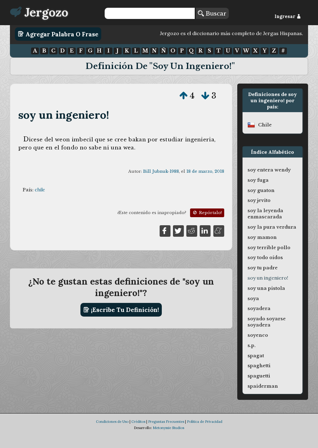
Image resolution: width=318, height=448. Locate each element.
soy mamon (262, 237)
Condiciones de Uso (112, 421)
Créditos (138, 421)
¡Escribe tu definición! (124, 309)
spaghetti (259, 365)
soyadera (259, 308)
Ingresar (286, 16)
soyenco (258, 335)
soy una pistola (266, 288)
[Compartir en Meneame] (218, 230)
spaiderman (263, 386)
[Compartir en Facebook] (165, 230)
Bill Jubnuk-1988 (161, 171)
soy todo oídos (265, 257)
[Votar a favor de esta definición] (183, 96)
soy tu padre (263, 268)
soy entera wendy (269, 170)
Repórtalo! (210, 212)
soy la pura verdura (272, 227)
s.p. (252, 345)
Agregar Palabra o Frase (61, 34)
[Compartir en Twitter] (178, 230)
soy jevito (259, 200)
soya (253, 298)
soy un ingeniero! (63, 115)
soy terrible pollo (269, 247)
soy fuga (258, 180)
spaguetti (259, 376)
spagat (256, 356)
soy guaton (261, 190)
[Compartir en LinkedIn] (205, 230)
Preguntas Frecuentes (166, 421)
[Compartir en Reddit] (191, 230)
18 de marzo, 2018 (205, 171)
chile (40, 190)
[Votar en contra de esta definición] (205, 96)
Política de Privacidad (204, 421)
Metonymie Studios (168, 428)
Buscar (215, 13)
